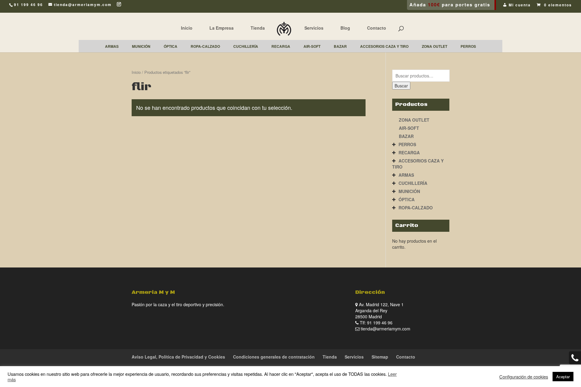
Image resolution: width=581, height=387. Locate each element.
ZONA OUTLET (414, 120)
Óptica (407, 199)
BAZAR (406, 136)
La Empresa (221, 28)
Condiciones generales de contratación (274, 357)
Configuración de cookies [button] (523, 376)
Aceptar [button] (563, 376)
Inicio (186, 28)
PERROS (407, 144)
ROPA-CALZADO (416, 208)
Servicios (313, 28)
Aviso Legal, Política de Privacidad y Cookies (178, 357)
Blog (345, 28)
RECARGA (409, 152)
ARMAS (406, 175)
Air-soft (409, 128)
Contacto (376, 28)
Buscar (401, 86)
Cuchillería (413, 183)
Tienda (258, 28)
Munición (409, 191)
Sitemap (380, 357)
